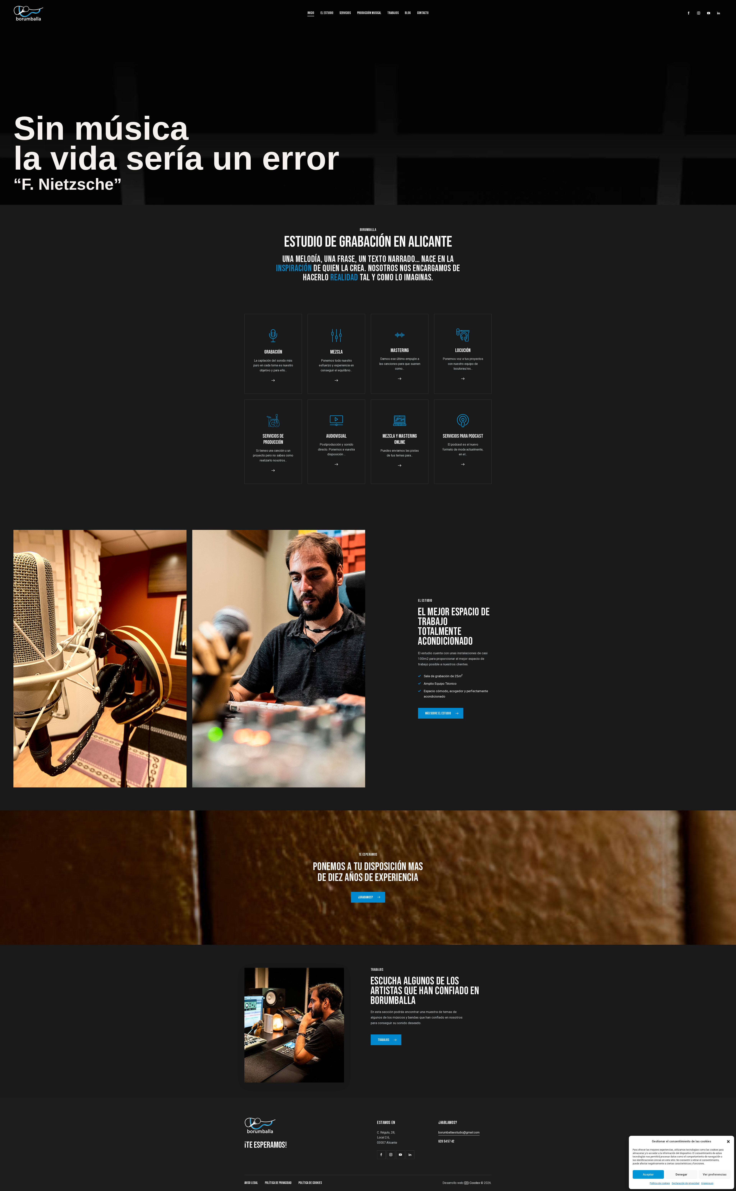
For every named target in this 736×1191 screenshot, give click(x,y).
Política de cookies (660, 1183)
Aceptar (648, 1174)
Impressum (707, 1183)
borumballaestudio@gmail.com (459, 1132)
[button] (728, 1141)
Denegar (681, 1174)
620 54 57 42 (446, 1141)
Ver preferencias (714, 1174)
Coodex (475, 1183)
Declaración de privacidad (685, 1183)
